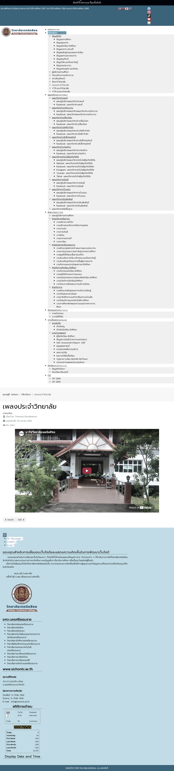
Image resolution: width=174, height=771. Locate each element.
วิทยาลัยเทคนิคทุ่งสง (16, 630)
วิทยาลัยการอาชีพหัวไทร (17, 656)
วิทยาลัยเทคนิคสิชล (15, 627)
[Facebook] (160, 8)
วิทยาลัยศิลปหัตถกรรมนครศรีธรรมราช (23, 643)
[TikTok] (160, 15)
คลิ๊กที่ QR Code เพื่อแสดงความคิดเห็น (23, 576)
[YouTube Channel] (160, 19)
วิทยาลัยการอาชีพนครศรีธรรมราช (21, 653)
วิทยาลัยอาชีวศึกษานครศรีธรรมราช (22, 640)
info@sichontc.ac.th (20, 701)
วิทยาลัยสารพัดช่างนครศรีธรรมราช (22, 663)
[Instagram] (160, 12)
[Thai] (130, 8)
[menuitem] (54, 29)
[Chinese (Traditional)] (123, 8)
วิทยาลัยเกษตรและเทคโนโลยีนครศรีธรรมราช (19, 648)
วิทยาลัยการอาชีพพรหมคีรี (18, 660)
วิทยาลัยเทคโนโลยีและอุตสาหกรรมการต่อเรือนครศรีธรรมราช (23, 635)
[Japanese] (127, 8)
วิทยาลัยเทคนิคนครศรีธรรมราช (20, 624)
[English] (120, 8)
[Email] (160, 22)
